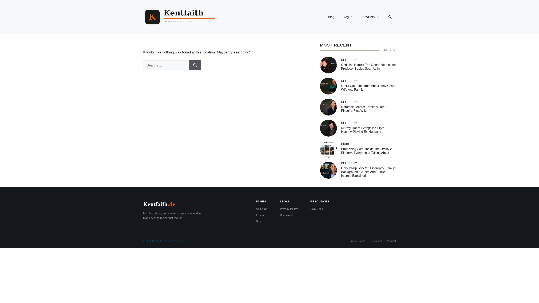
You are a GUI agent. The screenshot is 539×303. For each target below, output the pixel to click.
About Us (261, 208)
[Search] (195, 65)
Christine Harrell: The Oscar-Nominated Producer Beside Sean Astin (368, 66)
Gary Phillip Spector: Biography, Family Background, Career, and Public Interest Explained (368, 171)
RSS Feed (316, 208)
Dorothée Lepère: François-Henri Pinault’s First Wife (363, 108)
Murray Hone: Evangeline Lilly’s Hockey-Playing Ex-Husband (362, 129)
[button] (390, 17)
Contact (260, 215)
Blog (331, 17)
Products (368, 17)
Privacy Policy (289, 208)
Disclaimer (286, 215)
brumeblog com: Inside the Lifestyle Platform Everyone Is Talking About (366, 150)
